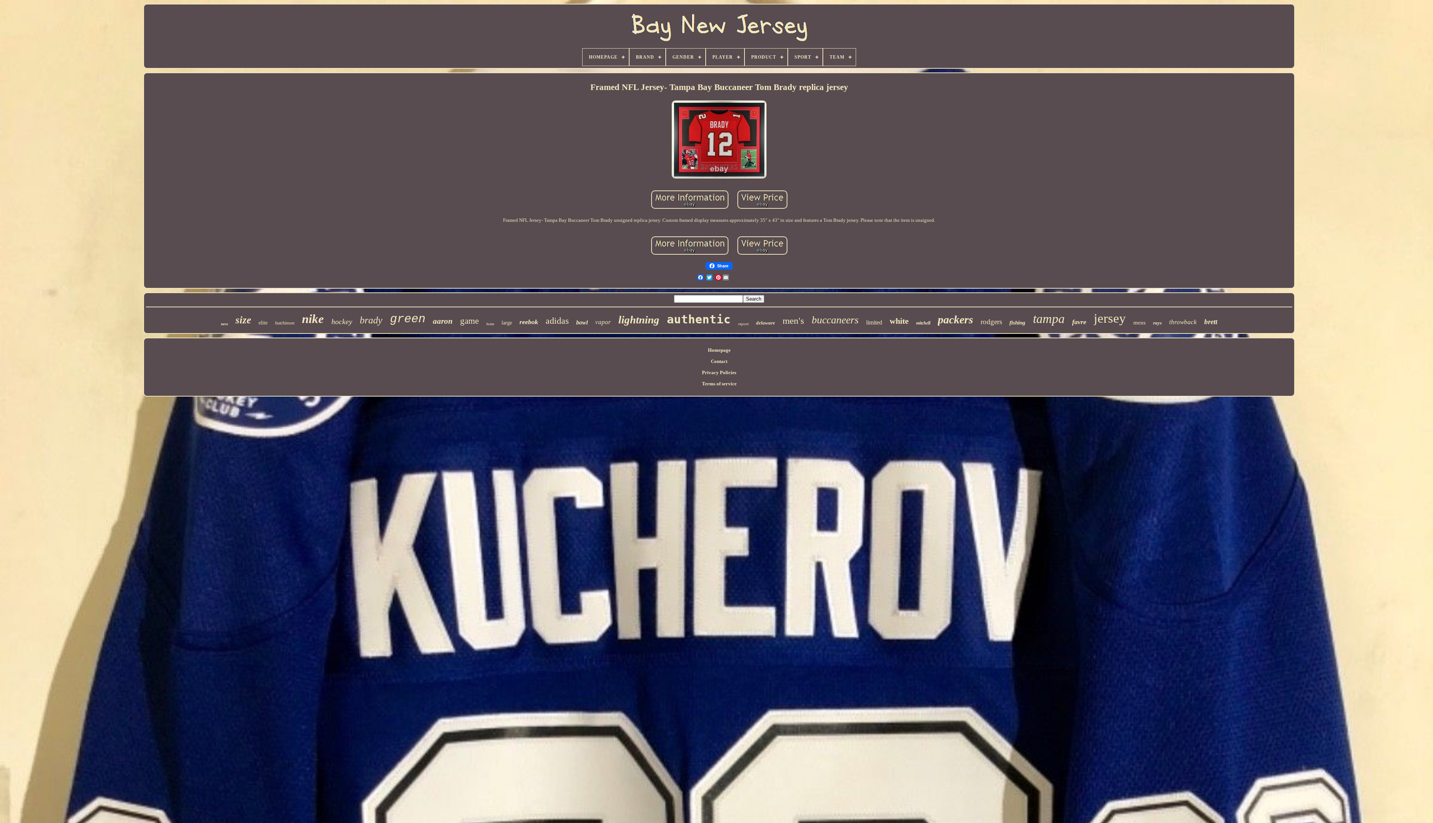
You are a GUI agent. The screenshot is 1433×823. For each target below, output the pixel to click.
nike (313, 319)
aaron (443, 321)
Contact (719, 361)
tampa (1049, 319)
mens (1139, 323)
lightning (638, 320)
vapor (603, 322)
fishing (1017, 323)
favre (1079, 322)
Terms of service (719, 383)
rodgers (991, 322)
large (507, 323)
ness (224, 324)
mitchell (923, 323)
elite (263, 323)
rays (1157, 323)
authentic (699, 319)
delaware (765, 323)
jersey (1110, 318)
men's (793, 321)
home (490, 324)
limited (874, 322)
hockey (341, 321)
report (743, 324)
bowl (582, 322)
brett (1210, 322)
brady (371, 320)
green (407, 319)
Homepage (719, 350)
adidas (557, 321)
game (469, 321)
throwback (1183, 322)
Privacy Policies (719, 372)
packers (955, 319)
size (243, 320)
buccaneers (835, 320)
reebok (528, 322)
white (899, 321)
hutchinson (284, 323)
